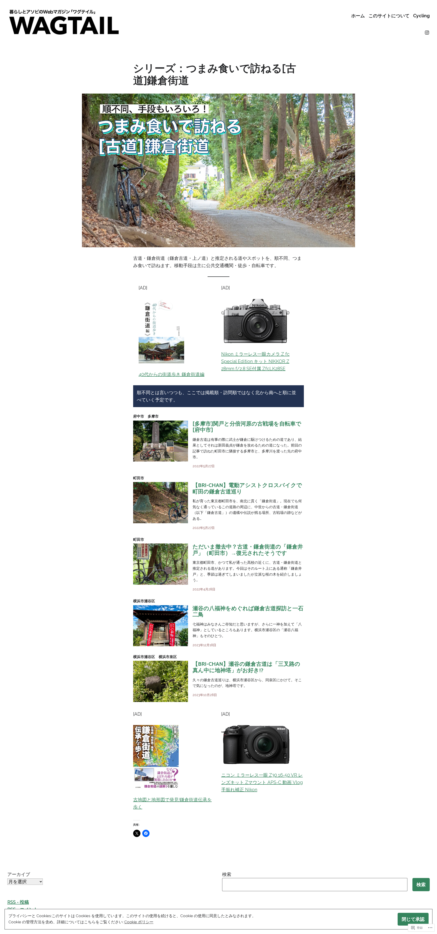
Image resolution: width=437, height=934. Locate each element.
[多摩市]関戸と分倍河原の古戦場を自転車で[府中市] (247, 426)
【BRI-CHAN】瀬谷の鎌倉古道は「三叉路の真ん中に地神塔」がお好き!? (246, 667)
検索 (226, 874)
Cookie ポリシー (138, 922)
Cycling (421, 15)
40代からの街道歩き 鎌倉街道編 (171, 374)
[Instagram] (427, 32)
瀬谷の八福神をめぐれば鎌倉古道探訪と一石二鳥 (248, 611)
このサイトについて (388, 15)
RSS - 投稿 (18, 902)
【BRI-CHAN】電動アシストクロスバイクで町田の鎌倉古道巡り (247, 488)
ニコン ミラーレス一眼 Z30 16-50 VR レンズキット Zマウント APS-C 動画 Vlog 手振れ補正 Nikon (262, 782)
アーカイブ (18, 874)
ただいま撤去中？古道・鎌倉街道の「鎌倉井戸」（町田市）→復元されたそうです (248, 549)
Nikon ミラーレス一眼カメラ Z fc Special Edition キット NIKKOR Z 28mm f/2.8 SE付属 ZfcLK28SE (255, 361)
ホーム (358, 15)
